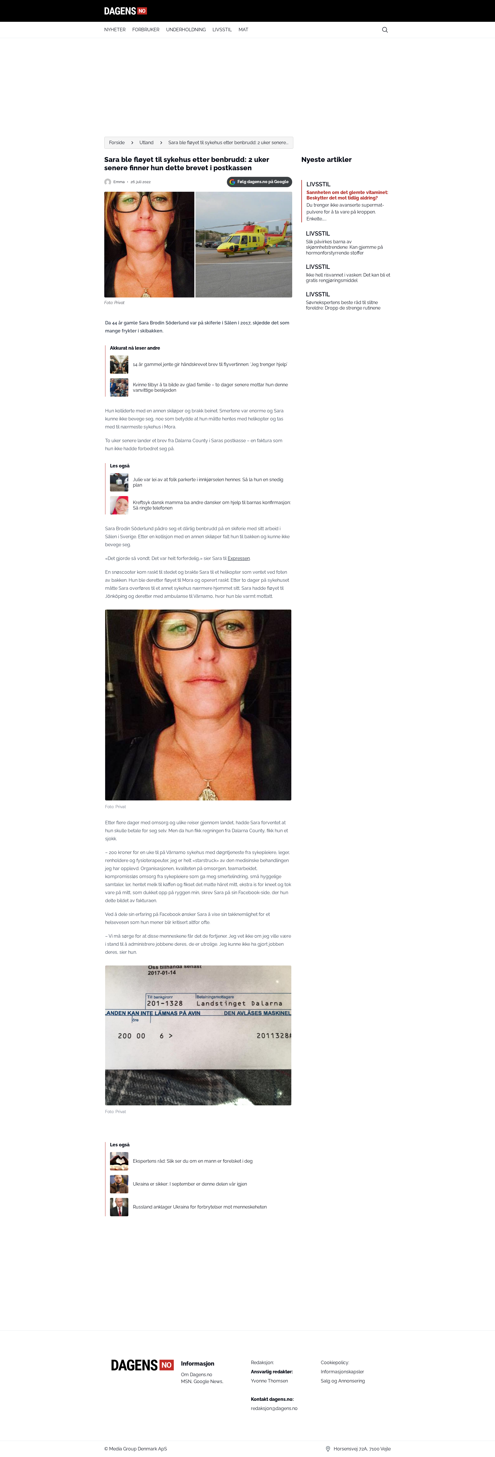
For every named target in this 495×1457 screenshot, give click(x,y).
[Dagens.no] (247, 11)
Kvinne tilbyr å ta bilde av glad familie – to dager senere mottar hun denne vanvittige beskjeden (210, 387)
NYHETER (114, 29)
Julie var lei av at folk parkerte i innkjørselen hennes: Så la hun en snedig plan (208, 482)
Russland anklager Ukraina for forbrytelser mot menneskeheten (200, 1207)
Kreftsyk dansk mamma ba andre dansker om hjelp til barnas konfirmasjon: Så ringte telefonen (212, 505)
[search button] (385, 30)
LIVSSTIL (222, 29)
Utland (147, 142)
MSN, (187, 1381)
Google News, (208, 1381)
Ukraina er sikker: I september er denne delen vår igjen (190, 1184)
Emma (119, 182)
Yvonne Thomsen (269, 1381)
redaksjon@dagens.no (274, 1408)
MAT (243, 29)
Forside (117, 142)
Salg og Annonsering (343, 1381)
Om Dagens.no (196, 1374)
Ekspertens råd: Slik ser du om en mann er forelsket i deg (193, 1161)
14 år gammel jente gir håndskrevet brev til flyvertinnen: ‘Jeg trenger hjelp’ (210, 364)
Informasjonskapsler (342, 1371)
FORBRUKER (145, 29)
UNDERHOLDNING (186, 29)
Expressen (239, 558)
